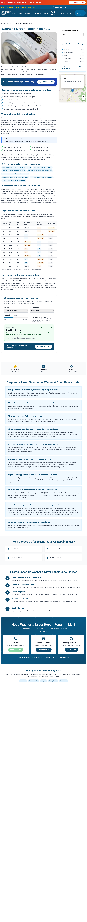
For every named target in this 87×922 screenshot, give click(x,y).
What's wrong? (34, 307)
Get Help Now (71, 650)
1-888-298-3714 (78, 3)
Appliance (7, 307)
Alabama (9, 23)
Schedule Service (44, 650)
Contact (69, 13)
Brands (46, 13)
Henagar (23, 681)
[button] (72, 90)
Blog (62, 13)
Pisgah (43, 681)
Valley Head (52, 681)
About (20, 13)
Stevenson (63, 681)
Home (13, 13)
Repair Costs (53, 13)
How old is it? (10, 315)
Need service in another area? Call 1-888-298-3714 (72, 67)
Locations (38, 13)
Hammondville (33, 681)
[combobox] (62, 34)
